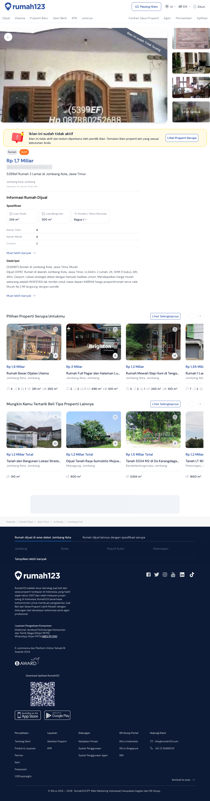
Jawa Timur (43, 521)
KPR (49, 748)
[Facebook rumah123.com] (148, 574)
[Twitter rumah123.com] (156, 574)
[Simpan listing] (55, 329)
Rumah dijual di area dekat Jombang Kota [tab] (43, 537)
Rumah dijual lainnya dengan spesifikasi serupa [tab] (114, 537)
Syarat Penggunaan (90, 748)
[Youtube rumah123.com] (173, 574)
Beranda (11, 521)
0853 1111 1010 (49, 636)
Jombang (58, 521)
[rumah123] (37, 576)
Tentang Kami (23, 741)
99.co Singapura (128, 748)
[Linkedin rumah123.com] (182, 574)
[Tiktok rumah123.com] (192, 574)
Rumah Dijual (26, 521)
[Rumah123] (25, 6)
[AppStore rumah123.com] (28, 715)
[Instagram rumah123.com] (164, 574)
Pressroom (21, 769)
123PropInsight (23, 776)
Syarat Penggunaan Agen (93, 755)
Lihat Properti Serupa (181, 138)
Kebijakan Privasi (88, 741)
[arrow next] (200, 316)
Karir (17, 762)
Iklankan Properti (57, 741)
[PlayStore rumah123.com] (57, 715)
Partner (19, 755)
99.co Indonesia (128, 741)
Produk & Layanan (25, 748)
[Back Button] (8, 37)
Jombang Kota (75, 521)
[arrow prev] (191, 316)
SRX (121, 755)
